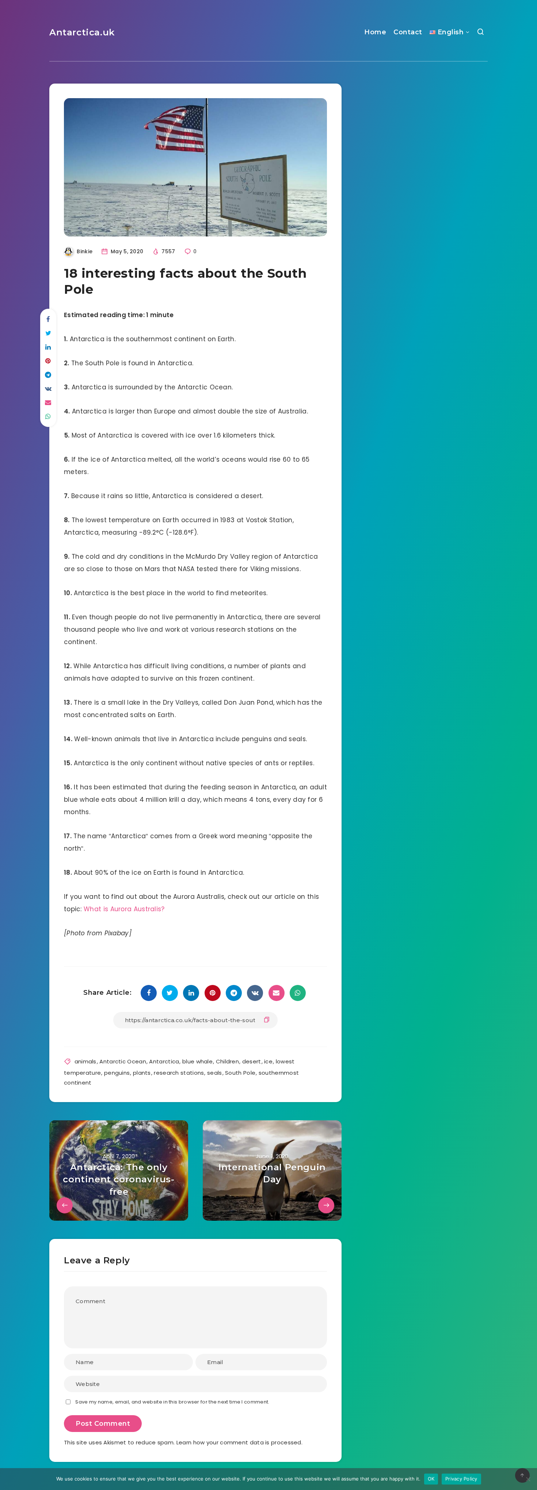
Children (227, 1061)
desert (251, 1061)
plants (142, 1073)
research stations (179, 1073)
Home (375, 32)
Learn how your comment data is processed (238, 1442)
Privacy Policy (461, 1479)
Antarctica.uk (82, 32)
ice (268, 1061)
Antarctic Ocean (122, 1061)
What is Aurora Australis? (124, 909)
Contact (407, 32)
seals (214, 1073)
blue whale (197, 1061)
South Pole (240, 1073)
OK (431, 1479)
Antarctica (164, 1061)
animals (85, 1061)
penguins (117, 1073)
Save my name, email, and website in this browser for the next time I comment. (172, 1401)
